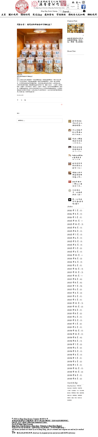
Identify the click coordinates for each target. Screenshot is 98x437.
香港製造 (75, 395)
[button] (84, 10)
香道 (75, 397)
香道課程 (69, 400)
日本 (78, 390)
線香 (78, 393)
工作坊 (69, 390)
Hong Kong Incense (71, 385)
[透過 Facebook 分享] (17, 100)
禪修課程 (73, 393)
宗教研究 (80, 388)
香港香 (69, 397)
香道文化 (80, 397)
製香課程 (82, 393)
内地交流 (69, 388)
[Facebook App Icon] (83, 7)
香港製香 (80, 395)
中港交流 (79, 385)
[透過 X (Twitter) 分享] (21, 100)
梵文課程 (82, 390)
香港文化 (69, 395)
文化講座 (73, 390)
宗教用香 (75, 388)
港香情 (69, 393)
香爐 (72, 397)
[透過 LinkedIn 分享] (25, 100)
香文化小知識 (20, 95)
